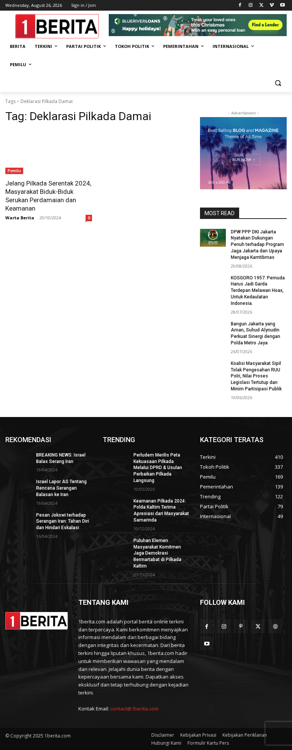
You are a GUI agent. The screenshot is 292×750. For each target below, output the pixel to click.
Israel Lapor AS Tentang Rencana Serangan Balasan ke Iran (61, 488)
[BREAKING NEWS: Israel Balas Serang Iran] (18, 461)
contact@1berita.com (134, 708)
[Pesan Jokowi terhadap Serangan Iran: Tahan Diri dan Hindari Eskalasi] (18, 521)
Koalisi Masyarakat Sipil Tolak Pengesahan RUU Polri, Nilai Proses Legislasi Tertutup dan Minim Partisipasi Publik (256, 376)
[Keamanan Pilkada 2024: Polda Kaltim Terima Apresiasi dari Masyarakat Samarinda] (116, 507)
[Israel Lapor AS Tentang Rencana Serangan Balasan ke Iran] (18, 488)
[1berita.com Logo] (57, 26)
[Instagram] (250, 5)
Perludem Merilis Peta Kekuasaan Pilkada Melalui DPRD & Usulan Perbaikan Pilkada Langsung (157, 467)
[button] (278, 83)
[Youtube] (282, 5)
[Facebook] (240, 5)
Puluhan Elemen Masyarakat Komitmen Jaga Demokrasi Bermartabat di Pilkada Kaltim (157, 553)
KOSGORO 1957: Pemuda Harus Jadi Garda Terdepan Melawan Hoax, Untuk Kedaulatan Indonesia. (258, 290)
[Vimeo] (271, 5)
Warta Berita (19, 217)
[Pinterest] (241, 626)
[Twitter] (261, 5)
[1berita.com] (36, 621)
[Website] (275, 626)
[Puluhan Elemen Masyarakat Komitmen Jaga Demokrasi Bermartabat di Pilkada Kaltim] (116, 547)
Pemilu (14, 170)
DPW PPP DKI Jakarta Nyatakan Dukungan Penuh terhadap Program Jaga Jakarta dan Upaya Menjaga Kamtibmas (257, 244)
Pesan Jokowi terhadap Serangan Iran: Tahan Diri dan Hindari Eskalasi (62, 521)
